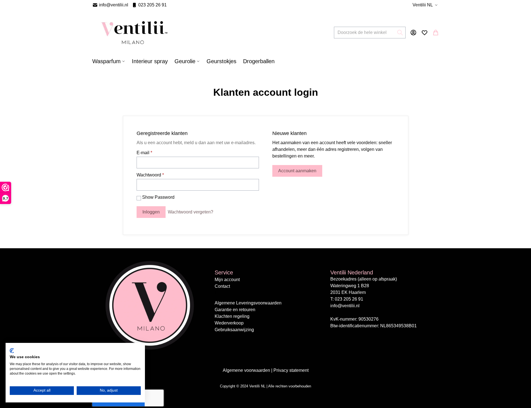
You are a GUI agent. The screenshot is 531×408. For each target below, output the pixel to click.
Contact (222, 286)
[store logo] (134, 32)
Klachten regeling (232, 316)
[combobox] (370, 32)
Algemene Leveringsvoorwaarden (248, 303)
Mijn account (227, 279)
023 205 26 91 (152, 5)
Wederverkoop (229, 323)
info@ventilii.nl (113, 5)
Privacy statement (291, 370)
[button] (426, 5)
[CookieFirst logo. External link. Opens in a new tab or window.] (12, 350)
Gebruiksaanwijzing (234, 329)
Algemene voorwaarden (247, 370)
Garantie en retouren (235, 309)
